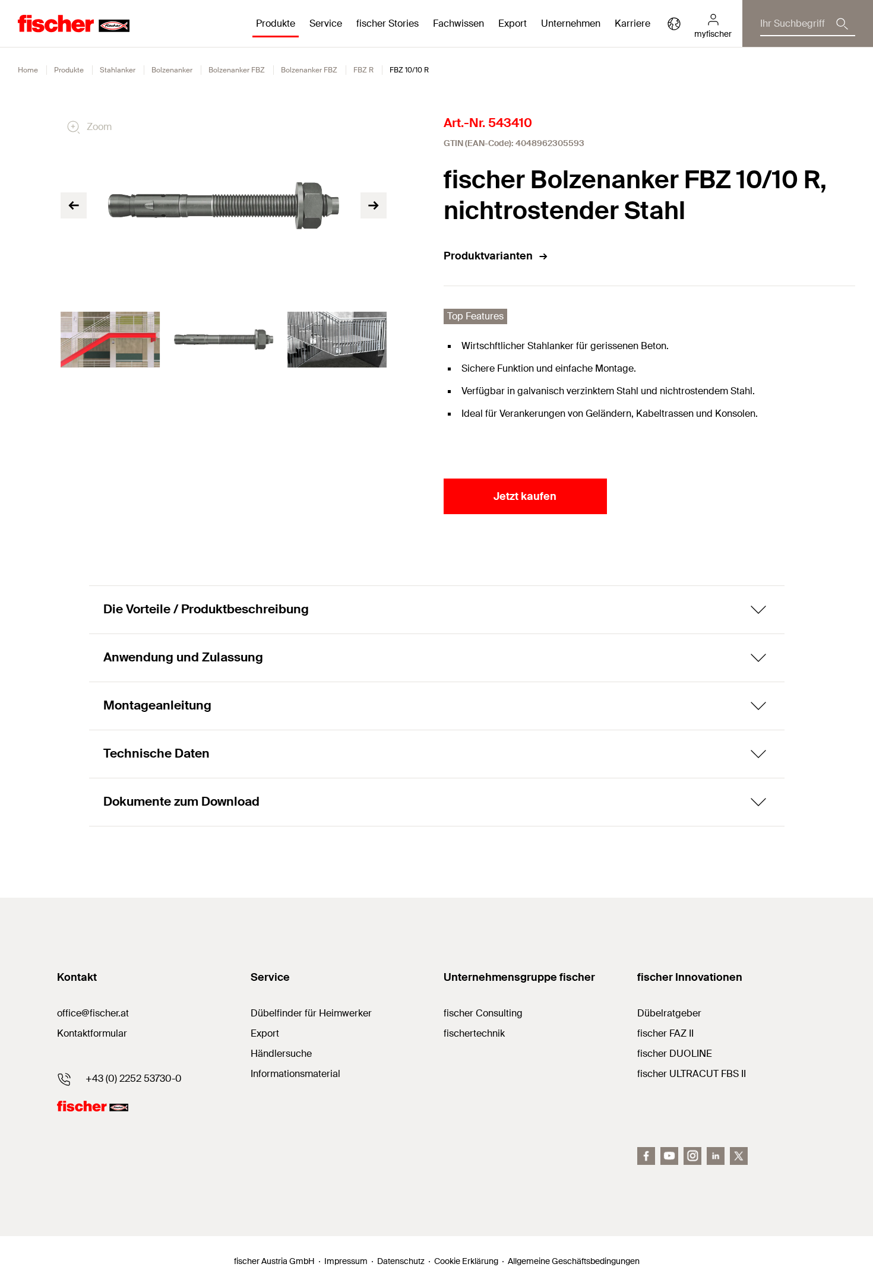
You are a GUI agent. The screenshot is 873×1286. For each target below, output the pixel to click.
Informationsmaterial (295, 1074)
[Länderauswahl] (674, 24)
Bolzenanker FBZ (236, 70)
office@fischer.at (93, 1013)
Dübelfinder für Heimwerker (311, 1013)
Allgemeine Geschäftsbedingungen (574, 1261)
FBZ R (363, 70)
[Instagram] (692, 1156)
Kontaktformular (92, 1033)
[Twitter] (739, 1156)
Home (28, 70)
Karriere (632, 23)
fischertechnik (474, 1033)
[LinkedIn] (716, 1156)
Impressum (346, 1261)
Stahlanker (117, 70)
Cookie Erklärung (466, 1261)
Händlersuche (281, 1053)
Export (265, 1033)
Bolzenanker (171, 70)
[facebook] (646, 1156)
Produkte (69, 70)
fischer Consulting (483, 1013)
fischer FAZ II (665, 1033)
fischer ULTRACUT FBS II (691, 1074)
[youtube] (669, 1156)
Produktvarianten (488, 256)
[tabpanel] (110, 340)
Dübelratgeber (669, 1013)
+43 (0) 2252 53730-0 (134, 1078)
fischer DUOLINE (674, 1053)
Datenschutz (401, 1261)
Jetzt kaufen (525, 496)
